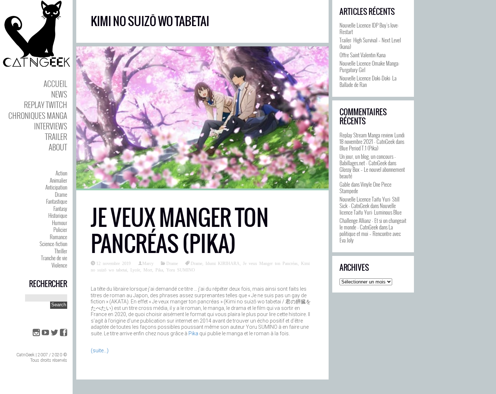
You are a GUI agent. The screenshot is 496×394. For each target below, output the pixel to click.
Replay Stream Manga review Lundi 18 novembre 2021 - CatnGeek (372, 138)
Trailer (56, 136)
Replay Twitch (45, 104)
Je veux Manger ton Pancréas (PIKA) (180, 230)
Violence (59, 265)
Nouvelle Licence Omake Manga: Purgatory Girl (369, 66)
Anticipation (56, 187)
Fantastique (56, 201)
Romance (58, 237)
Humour (59, 223)
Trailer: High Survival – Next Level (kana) (370, 43)
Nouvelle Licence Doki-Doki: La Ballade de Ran (368, 81)
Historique (57, 215)
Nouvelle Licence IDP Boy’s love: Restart (369, 28)
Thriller (60, 251)
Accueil (55, 83)
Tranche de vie (54, 258)
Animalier (58, 180)
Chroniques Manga (37, 115)
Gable (345, 184)
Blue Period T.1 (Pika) (359, 148)
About (58, 147)
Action (61, 173)
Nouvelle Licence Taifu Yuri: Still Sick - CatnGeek (369, 202)
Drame (61, 194)
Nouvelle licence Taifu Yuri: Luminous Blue (371, 209)
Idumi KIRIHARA (223, 263)
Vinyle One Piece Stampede (365, 187)
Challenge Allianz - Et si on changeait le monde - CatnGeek (373, 223)
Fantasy (60, 208)
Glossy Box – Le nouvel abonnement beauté (372, 172)
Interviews (50, 126)
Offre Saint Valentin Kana (363, 55)
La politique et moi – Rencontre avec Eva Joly (370, 233)
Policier (60, 229)
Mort (147, 269)
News (59, 94)
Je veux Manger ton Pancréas (270, 263)
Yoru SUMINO (180, 269)
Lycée (135, 269)
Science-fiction (53, 244)
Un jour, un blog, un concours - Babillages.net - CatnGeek (368, 159)
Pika (159, 269)
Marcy (148, 263)
